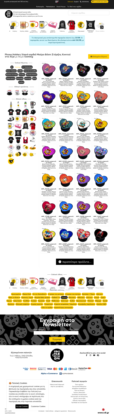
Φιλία (34, 78)
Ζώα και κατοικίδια (30, 71)
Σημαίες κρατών (37, 304)
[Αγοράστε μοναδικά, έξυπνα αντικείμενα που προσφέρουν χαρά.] (9, 14)
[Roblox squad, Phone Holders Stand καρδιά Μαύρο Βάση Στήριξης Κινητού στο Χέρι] (66, 97)
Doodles (22, 74)
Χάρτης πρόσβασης (57, 386)
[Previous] (12, 27)
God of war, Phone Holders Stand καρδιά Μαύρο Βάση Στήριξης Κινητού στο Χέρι (101, 247)
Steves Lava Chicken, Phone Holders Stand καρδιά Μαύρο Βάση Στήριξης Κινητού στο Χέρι (83, 138)
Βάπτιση (100, 294)
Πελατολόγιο (50, 411)
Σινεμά (96, 297)
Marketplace (50, 6)
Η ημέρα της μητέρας (56, 294)
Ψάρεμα (98, 301)
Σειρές (103, 297)
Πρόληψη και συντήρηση (79, 402)
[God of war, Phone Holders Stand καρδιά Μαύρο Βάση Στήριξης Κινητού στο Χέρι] (101, 235)
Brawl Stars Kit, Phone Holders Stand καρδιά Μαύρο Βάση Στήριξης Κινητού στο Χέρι (66, 220)
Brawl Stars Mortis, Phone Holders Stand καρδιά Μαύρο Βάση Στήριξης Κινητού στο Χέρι (83, 193)
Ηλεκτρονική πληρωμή (57, 384)
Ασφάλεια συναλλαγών (79, 388)
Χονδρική (41, 411)
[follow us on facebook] (87, 355)
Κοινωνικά (19, 78)
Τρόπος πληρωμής (79, 392)
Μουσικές (72, 297)
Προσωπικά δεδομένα (79, 386)
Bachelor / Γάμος (88, 294)
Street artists (10, 78)
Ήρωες (9, 301)
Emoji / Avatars (11, 71)
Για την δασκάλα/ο (39, 294)
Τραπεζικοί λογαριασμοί (79, 394)
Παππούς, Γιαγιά (27, 297)
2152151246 (85, 1)
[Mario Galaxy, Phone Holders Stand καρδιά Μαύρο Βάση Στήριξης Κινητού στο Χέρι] (66, 70)
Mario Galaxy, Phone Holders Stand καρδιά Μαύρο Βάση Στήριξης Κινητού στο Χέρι (66, 82)
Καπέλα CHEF (101, 304)
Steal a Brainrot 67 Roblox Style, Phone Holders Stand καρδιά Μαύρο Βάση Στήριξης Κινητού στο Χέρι (83, 110)
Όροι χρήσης (79, 384)
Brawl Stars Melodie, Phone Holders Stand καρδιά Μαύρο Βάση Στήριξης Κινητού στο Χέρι (48, 165)
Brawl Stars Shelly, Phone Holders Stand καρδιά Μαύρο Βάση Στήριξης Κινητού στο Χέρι (83, 220)
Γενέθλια (26, 301)
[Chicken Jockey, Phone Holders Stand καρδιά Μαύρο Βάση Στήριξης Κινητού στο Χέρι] (49, 180)
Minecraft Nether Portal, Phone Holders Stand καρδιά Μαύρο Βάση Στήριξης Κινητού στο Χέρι (100, 165)
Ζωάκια (34, 301)
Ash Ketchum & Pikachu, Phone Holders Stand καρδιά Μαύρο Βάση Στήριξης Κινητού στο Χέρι (66, 138)
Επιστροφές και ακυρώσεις (79, 396)
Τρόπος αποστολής (79, 398)
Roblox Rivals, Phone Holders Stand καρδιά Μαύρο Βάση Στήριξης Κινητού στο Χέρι (48, 110)
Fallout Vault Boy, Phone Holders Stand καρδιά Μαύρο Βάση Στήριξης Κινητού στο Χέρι (83, 248)
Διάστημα (28, 78)
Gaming (17, 67)
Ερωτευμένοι (16, 294)
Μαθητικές (55, 301)
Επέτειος (89, 297)
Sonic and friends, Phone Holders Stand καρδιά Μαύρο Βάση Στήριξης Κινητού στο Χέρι (48, 248)
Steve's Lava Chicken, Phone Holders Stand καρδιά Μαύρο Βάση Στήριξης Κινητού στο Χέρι (66, 193)
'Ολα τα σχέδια (46, 307)
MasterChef (27, 294)
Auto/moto (17, 301)
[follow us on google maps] (98, 355)
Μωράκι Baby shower (42, 297)
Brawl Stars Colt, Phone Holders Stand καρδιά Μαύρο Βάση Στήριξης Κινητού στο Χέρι (100, 220)
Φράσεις (11, 304)
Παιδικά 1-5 (56, 297)
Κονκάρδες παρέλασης (86, 304)
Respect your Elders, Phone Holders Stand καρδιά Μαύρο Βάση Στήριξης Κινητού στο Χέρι (100, 110)
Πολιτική (91, 301)
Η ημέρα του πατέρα (72, 294)
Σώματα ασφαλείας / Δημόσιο (65, 304)
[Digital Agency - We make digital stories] (103, 411)
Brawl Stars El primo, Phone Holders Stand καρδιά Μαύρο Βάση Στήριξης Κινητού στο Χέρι (66, 165)
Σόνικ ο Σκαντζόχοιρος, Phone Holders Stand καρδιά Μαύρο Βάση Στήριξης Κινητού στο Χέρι (66, 248)
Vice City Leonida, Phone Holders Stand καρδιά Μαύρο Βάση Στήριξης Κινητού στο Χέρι (49, 82)
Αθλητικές (81, 297)
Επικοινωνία (57, 381)
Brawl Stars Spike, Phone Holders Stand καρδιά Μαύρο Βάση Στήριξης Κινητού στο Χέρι (100, 193)
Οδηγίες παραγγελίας (79, 400)
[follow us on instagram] (90, 355)
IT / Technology (27, 67)
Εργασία (41, 301)
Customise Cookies (38, 406)
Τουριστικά (48, 304)
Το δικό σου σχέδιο (74, 6)
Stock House (61, 6)
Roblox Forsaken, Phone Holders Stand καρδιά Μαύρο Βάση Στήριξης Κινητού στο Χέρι (83, 82)
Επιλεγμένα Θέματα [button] (99, 56)
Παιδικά (21, 82)
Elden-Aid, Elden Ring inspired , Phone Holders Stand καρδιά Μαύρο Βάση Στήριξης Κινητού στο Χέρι (48, 220)
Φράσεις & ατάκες (11, 74)
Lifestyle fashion (31, 74)
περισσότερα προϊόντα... (76, 261)
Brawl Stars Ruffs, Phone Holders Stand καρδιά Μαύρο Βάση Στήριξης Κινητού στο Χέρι (100, 138)
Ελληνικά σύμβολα (22, 304)
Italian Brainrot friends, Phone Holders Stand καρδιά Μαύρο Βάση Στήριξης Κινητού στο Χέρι (49, 138)
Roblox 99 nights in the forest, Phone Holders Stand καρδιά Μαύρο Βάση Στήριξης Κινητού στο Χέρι (100, 82)
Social (105, 301)
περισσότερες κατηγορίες (63, 307)
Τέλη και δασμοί (79, 390)
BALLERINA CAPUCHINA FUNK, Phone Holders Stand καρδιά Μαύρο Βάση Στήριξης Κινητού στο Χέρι (83, 165)
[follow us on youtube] (94, 355)
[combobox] (88, 13)
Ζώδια (20, 71)
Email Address (39, 330)
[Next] (102, 27)
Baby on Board (14, 297)
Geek (48, 301)
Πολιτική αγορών (79, 381)
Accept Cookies (22, 406)
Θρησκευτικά (81, 301)
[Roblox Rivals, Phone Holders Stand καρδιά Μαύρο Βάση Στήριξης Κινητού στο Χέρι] (49, 97)
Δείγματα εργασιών (61, 411)
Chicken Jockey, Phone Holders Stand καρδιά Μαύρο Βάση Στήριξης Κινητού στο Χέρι (48, 192)
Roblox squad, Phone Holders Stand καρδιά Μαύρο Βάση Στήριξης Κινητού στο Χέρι (66, 110)
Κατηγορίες (40, 6)
